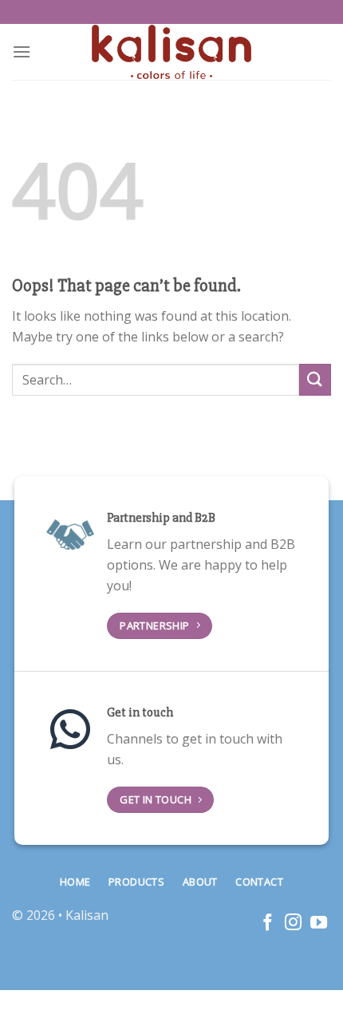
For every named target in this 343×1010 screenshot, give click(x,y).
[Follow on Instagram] (293, 923)
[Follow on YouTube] (318, 923)
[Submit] (315, 379)
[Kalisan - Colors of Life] (171, 52)
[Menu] (21, 51)
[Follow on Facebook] (267, 923)
